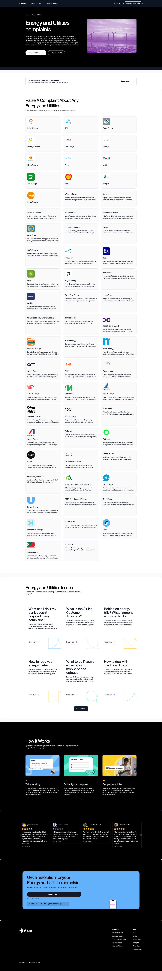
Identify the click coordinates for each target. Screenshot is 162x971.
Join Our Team (137, 939)
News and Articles (117, 946)
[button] (36, 3)
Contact (135, 936)
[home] (24, 3)
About (134, 932)
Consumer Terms (137, 949)
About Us (117, 3)
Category (28, 15)
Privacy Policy (137, 943)
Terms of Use (136, 946)
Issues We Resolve (117, 932)
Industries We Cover (118, 936)
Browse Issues (56, 53)
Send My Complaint (133, 3)
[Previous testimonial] (21, 835)
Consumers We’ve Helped (119, 939)
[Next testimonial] (141, 835)
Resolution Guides (117, 943)
